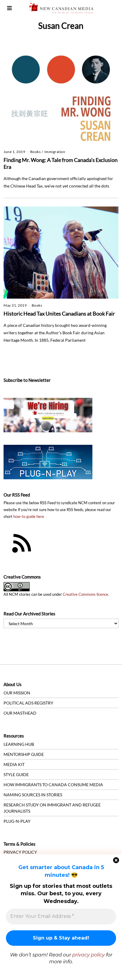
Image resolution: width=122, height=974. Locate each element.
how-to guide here (28, 516)
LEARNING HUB (19, 744)
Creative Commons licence (85, 594)
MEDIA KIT (14, 764)
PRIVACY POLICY (20, 852)
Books (35, 151)
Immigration (54, 151)
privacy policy (88, 955)
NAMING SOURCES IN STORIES (33, 794)
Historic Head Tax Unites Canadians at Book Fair (59, 313)
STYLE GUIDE (16, 774)
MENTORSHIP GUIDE (24, 754)
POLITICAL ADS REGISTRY (28, 702)
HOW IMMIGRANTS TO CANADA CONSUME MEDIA (53, 784)
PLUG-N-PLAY (17, 821)
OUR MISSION (17, 692)
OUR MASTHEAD (20, 712)
